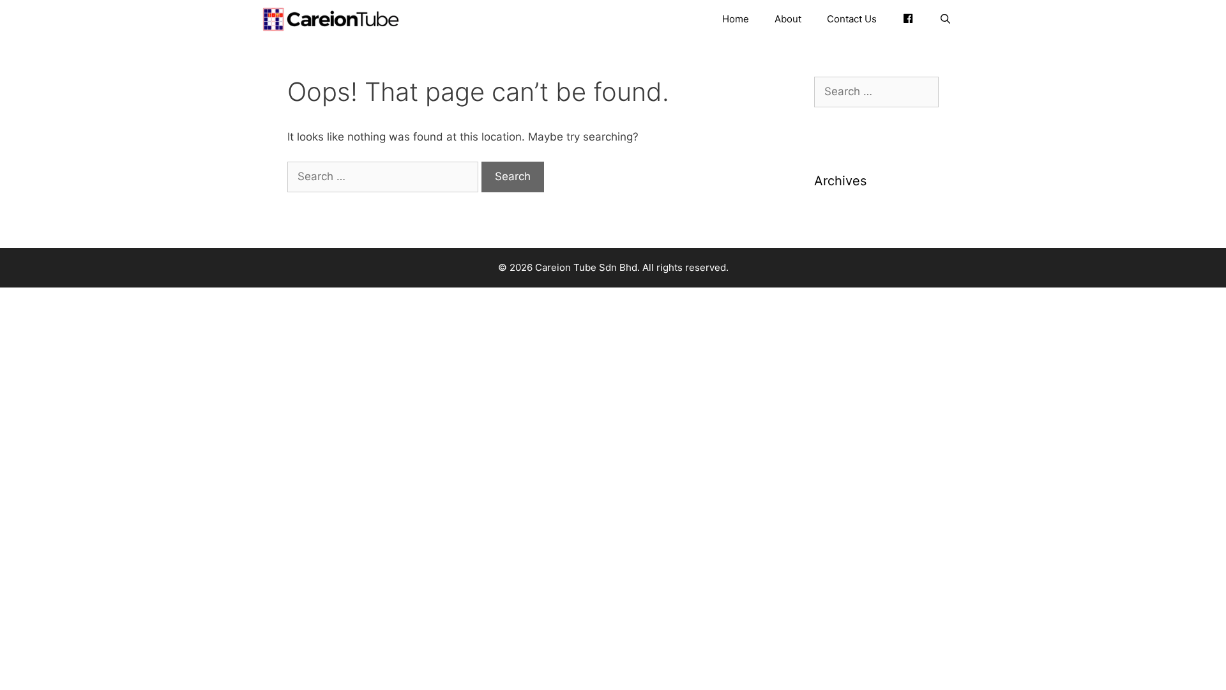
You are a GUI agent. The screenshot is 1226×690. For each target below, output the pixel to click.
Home (735, 19)
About (788, 19)
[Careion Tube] (334, 19)
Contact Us (852, 19)
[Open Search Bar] (945, 19)
